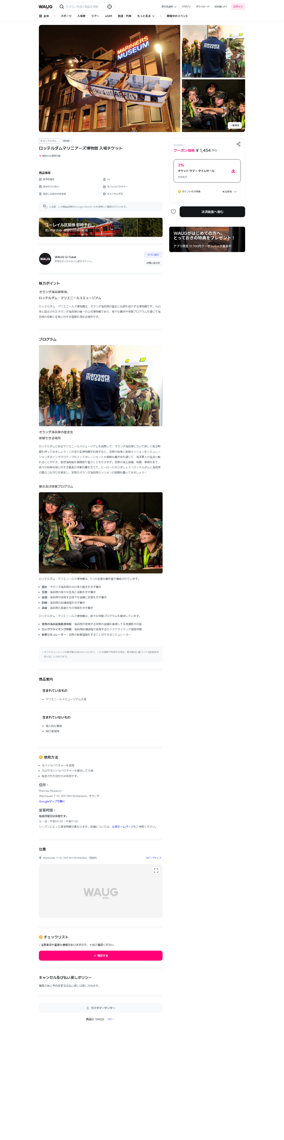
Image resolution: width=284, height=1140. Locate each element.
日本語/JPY (221, 6)
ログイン (238, 6)
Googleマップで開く (52, 801)
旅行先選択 (167, 6)
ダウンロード (203, 6)
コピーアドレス (153, 857)
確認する (102, 956)
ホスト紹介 (153, 254)
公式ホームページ (122, 827)
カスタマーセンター (103, 1008)
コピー (110, 1019)
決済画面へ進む (212, 212)
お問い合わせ (153, 262)
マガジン (186, 6)
